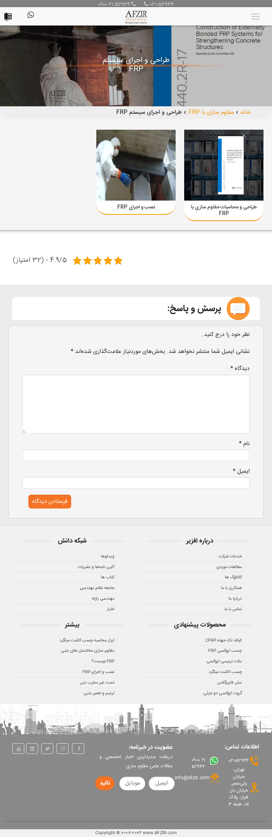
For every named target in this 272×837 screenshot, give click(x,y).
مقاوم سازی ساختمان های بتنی (87, 650)
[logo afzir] (136, 16)
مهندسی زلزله (103, 598)
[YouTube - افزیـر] (18, 748)
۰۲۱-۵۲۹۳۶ (161, 5)
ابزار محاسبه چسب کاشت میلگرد (87, 640)
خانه (245, 112)
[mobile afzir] (9, 15)
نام (244, 444)
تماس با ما (233, 609)
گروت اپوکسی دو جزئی (222, 693)
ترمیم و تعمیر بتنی (99, 693)
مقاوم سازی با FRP (211, 112)
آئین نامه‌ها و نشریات (96, 567)
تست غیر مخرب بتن (97, 682)
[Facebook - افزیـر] (78, 748)
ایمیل (241, 471)
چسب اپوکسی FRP (225, 650)
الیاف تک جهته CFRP (223, 640)
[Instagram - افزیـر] (62, 748)
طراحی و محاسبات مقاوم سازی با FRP (224, 210)
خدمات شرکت (230, 556)
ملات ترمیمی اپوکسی (224, 661)
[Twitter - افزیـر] (47, 748)
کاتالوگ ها (233, 577)
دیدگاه (240, 368)
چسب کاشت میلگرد (225, 671)
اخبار (110, 609)
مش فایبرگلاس (229, 682)
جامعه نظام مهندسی (97, 587)
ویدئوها (107, 556)
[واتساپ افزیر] (30, 18)
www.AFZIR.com (160, 832)
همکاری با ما (231, 587)
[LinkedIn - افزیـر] (32, 748)
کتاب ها (107, 577)
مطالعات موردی (229, 567)
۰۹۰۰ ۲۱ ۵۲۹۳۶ (114, 5)
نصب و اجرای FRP (136, 207)
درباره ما (235, 598)
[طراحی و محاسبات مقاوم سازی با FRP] (224, 165)
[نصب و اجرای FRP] (136, 165)
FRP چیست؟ (102, 661)
